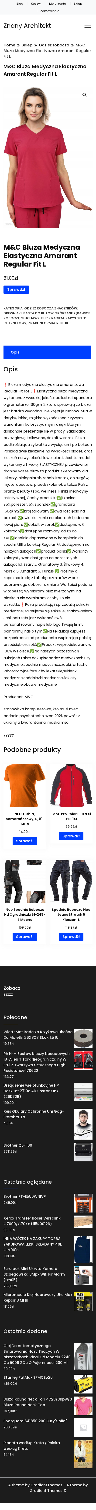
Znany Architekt (27, 26)
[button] (84, 95)
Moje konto (57, 3)
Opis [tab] (15, 352)
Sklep (78, 3)
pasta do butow (38, 313)
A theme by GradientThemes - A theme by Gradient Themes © (48, 1487)
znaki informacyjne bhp (50, 323)
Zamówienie (49, 11)
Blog (20, 3)
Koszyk (36, 3)
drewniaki (12, 313)
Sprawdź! (16, 289)
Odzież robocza (39, 308)
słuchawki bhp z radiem (42, 318)
